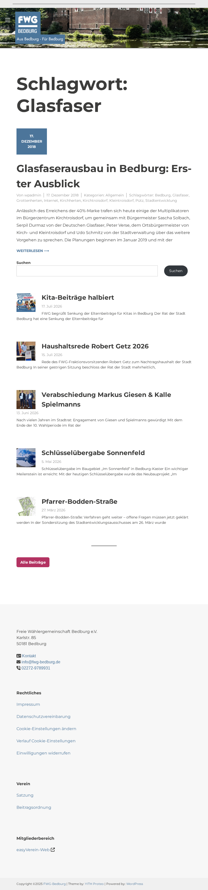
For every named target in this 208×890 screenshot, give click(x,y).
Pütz (139, 200)
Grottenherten (29, 200)
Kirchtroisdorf (95, 200)
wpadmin (32, 195)
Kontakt (29, 656)
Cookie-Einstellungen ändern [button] (46, 728)
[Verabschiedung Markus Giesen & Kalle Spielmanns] (26, 399)
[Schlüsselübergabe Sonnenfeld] (26, 457)
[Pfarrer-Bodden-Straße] (26, 506)
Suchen (23, 262)
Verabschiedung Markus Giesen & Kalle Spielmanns (106, 399)
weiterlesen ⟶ (32, 250)
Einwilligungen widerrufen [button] (43, 753)
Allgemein (115, 195)
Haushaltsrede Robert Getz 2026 (95, 346)
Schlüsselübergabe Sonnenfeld (93, 453)
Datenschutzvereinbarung (43, 716)
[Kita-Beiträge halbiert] (26, 302)
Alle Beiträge (33, 562)
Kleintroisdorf (121, 200)
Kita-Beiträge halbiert (78, 297)
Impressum (28, 704)
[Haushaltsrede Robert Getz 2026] (26, 351)
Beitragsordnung (33, 807)
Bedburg (163, 195)
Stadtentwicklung (161, 200)
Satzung (24, 795)
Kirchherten (70, 200)
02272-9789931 (36, 668)
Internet (51, 200)
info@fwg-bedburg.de (41, 662)
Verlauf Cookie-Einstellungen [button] (46, 740)
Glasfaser (180, 195)
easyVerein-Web (33, 849)
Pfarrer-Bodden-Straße (79, 501)
